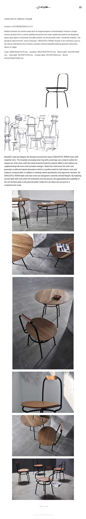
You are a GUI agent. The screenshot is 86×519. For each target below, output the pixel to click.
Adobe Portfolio (47, 515)
